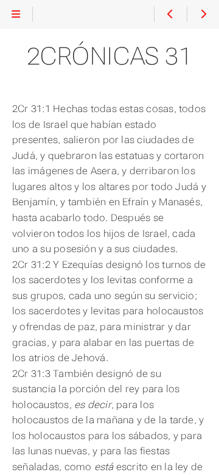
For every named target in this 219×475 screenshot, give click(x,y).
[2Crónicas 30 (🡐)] (170, 15)
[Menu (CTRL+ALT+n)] (16, 15)
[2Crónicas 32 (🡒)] (203, 15)
